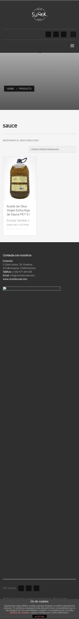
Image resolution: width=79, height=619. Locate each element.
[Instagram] (56, 34)
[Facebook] (48, 34)
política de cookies (19, 612)
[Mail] (64, 34)
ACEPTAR (39, 616)
